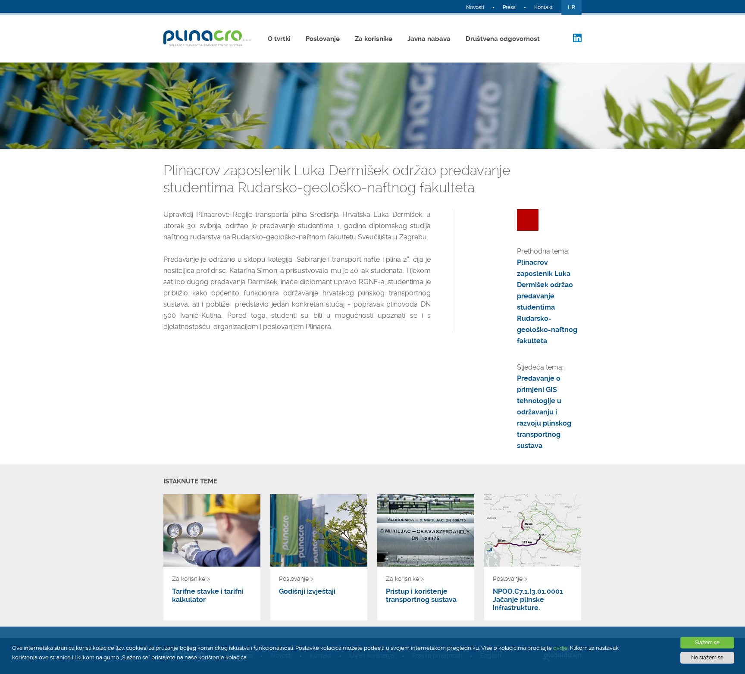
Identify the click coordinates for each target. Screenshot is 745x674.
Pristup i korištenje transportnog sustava (421, 595)
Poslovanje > (296, 578)
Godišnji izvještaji (307, 591)
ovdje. (561, 648)
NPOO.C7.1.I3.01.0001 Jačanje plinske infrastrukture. (528, 599)
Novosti (475, 7)
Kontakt (543, 7)
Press (509, 7)
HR (571, 7)
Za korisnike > (191, 578)
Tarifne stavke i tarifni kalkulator (208, 595)
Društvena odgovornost (503, 39)
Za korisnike (373, 39)
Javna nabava (429, 39)
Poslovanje (323, 39)
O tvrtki (279, 39)
